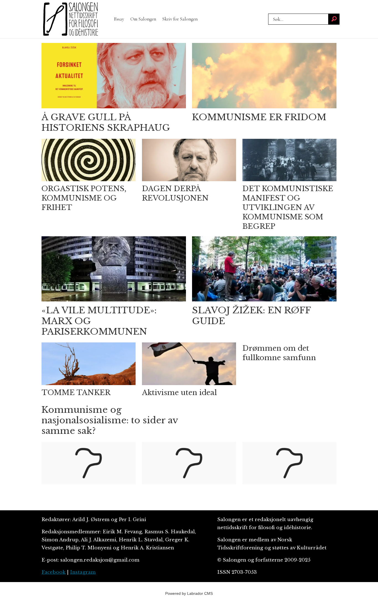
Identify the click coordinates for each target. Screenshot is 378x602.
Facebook (54, 572)
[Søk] (334, 19)
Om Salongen (143, 19)
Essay (119, 19)
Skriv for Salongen (180, 19)
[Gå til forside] (70, 19)
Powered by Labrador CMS (189, 593)
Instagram (83, 572)
